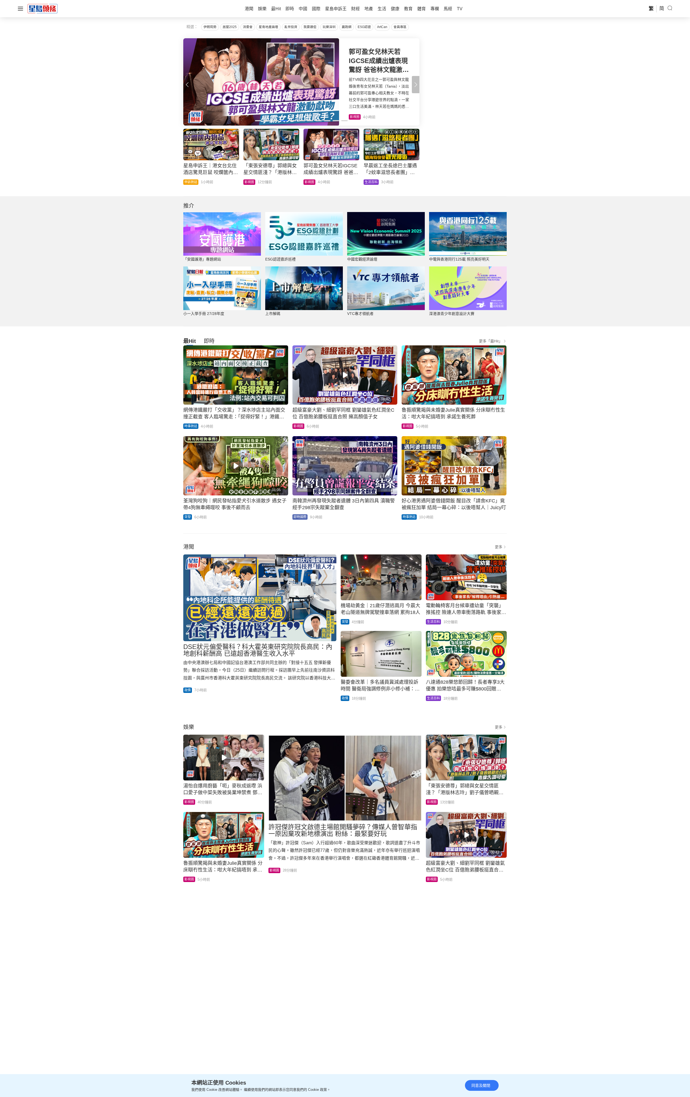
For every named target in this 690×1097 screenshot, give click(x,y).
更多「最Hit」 (490, 341)
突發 (187, 517)
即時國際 (190, 182)
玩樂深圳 (329, 27)
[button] (415, 84)
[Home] (42, 8)
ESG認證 (364, 27)
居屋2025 (230, 27)
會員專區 (400, 27)
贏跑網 (346, 27)
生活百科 (433, 621)
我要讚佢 (309, 27)
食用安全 (311, 182)
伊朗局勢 (209, 27)
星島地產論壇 (268, 27)
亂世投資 (290, 27)
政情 (368, 182)
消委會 (248, 27)
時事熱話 (250, 182)
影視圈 (298, 426)
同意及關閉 (480, 1085)
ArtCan (382, 27)
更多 (498, 547)
